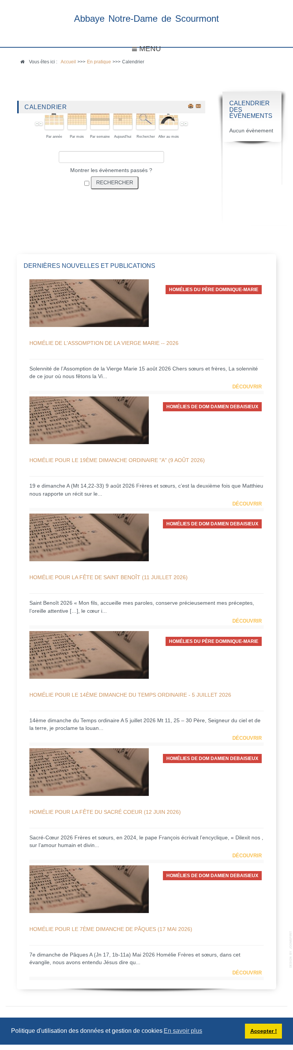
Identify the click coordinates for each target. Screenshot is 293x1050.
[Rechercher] (146, 123)
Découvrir (247, 387)
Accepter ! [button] (263, 1031)
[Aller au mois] (169, 123)
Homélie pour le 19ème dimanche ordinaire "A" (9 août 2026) (117, 460)
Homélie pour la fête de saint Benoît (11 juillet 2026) (108, 577)
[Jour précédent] (41, 123)
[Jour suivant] (182, 123)
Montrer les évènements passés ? (111, 170)
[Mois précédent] (37, 123)
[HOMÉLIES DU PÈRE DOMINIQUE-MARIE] (89, 303)
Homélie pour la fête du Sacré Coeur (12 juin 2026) (105, 812)
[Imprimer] (191, 106)
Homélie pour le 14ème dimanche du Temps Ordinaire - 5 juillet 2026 (130, 695)
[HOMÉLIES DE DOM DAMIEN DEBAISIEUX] (89, 420)
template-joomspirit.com (291, 949)
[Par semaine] (100, 123)
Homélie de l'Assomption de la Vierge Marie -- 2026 (104, 343)
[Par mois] (77, 123)
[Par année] (54, 123)
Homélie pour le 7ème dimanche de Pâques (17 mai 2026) (110, 929)
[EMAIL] (199, 106)
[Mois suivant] (186, 123)
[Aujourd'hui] (123, 123)
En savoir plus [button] (183, 1030)
